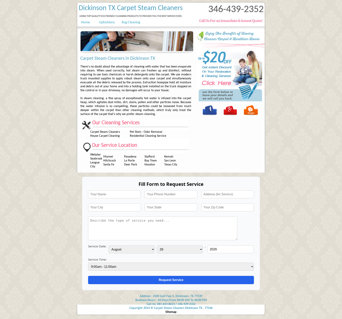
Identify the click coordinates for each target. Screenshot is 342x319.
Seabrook (96, 158)
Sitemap (171, 312)
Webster (95, 154)
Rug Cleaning (131, 22)
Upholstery (107, 22)
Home (83, 22)
